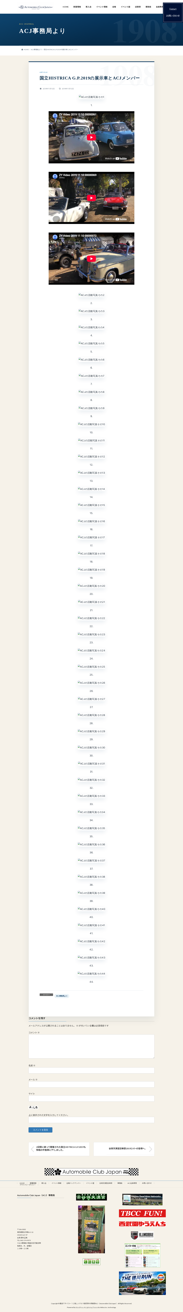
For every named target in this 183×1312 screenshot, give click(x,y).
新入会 (44, 1183)
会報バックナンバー (73, 1183)
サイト (32, 1093)
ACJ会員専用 (132, 1183)
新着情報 (33, 1183)
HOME (22, 1183)
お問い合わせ (147, 1183)
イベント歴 (90, 1183)
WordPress (80, 1307)
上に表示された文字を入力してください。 (49, 1115)
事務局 (119, 1183)
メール (33, 1079)
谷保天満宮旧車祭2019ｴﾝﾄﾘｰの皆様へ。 (128, 1148)
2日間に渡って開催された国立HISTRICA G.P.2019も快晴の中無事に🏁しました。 (61, 1148)
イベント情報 (56, 1183)
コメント (34, 1032)
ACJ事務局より (62, 996)
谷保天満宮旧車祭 (105, 1183)
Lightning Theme (92, 1307)
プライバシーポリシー (28, 1185)
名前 (32, 1065)
